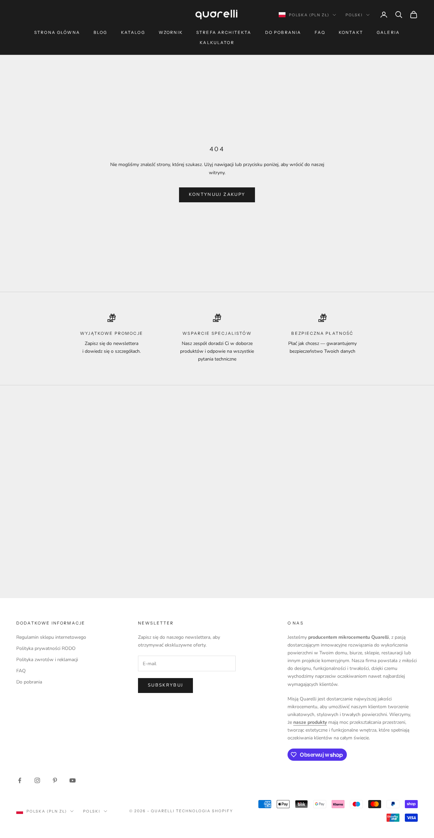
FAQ (320, 32)
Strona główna (57, 32)
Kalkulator (217, 42)
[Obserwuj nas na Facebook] (19, 780)
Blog (100, 32)
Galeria (388, 32)
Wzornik (171, 32)
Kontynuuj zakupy (217, 194)
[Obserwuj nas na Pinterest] (55, 780)
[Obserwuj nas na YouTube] (72, 780)
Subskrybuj (165, 685)
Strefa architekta (224, 32)
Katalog (133, 32)
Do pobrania (283, 32)
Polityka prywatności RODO (46, 648)
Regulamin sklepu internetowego (51, 637)
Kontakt (351, 32)
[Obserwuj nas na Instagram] (37, 780)
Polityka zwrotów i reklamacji (47, 659)
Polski (354, 15)
